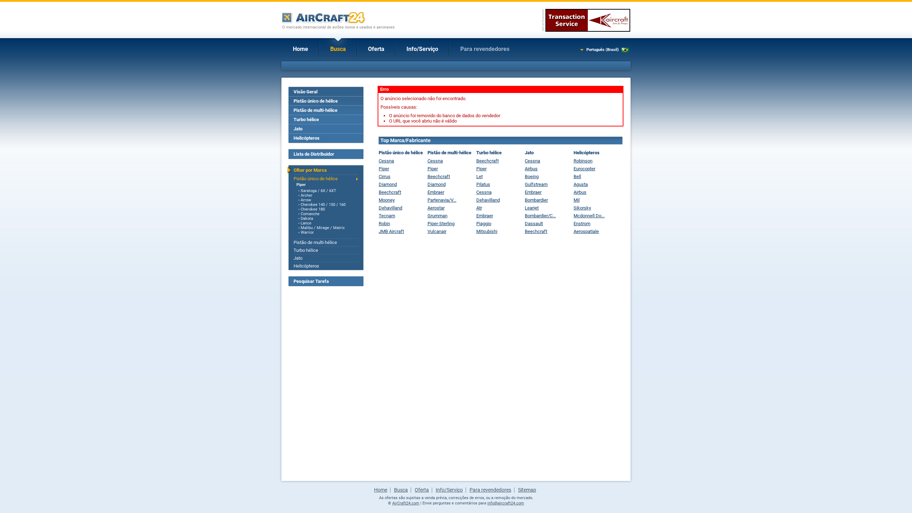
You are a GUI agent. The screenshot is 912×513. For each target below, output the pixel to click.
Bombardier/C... (540, 215)
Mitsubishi (486, 231)
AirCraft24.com (405, 503)
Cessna (386, 161)
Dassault (534, 223)
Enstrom (582, 223)
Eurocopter (584, 168)
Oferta (376, 49)
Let (479, 176)
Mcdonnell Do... (589, 215)
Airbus (531, 168)
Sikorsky (582, 208)
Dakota (307, 218)
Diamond (388, 184)
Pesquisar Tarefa (311, 281)
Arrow (306, 200)
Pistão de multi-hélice (315, 110)
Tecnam (387, 215)
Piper (301, 184)
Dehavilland (390, 208)
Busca (338, 49)
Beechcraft (390, 192)
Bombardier (536, 200)
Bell (577, 176)
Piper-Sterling (441, 223)
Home (300, 49)
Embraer (436, 192)
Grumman (437, 215)
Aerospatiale (586, 231)
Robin (384, 223)
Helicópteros (307, 138)
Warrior (307, 232)
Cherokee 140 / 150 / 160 (323, 204)
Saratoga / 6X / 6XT (318, 190)
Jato (298, 128)
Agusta (581, 184)
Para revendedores (484, 49)
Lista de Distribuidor (314, 154)
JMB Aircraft (391, 231)
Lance (306, 223)
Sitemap (527, 490)
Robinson (583, 161)
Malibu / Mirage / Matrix (322, 228)
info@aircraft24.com (505, 503)
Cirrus (384, 176)
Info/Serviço (422, 49)
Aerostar (436, 208)
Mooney (387, 200)
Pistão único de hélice (316, 101)
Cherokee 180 (313, 209)
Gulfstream (536, 184)
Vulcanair (437, 231)
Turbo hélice (306, 119)
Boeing (532, 176)
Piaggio (483, 223)
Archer (306, 195)
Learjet (532, 208)
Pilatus (483, 184)
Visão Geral (305, 91)
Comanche (310, 214)
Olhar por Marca (310, 170)
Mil (577, 200)
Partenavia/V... (442, 200)
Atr (479, 208)
